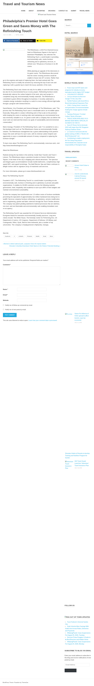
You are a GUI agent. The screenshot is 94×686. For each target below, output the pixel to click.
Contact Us (63, 11)
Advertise (41, 11)
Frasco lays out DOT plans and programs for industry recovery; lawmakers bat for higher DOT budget (77, 90)
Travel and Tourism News (24, 4)
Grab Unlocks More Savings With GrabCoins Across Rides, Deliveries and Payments (77, 629)
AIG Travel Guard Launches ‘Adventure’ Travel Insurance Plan (82, 463)
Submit (73, 11)
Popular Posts (71, 157)
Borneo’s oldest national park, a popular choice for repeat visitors (25, 244)
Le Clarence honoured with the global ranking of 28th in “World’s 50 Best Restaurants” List (76, 134)
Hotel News (20, 35)
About (31, 11)
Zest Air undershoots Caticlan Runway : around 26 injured (81, 176)
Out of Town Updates (80, 617)
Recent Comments (72, 161)
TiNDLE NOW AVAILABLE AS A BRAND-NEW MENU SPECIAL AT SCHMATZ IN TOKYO (76, 121)
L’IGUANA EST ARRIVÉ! (75, 94)
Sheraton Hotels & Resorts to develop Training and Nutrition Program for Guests (77, 456)
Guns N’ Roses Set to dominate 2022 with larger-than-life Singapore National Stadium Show (76, 127)
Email (5, 295)
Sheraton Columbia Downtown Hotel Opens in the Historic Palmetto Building (34, 246)
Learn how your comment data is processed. (43, 320)
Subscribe (70, 670)
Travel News (84, 11)
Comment (7, 264)
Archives (51, 11)
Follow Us (70, 605)
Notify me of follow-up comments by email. (19, 305)
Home (23, 11)
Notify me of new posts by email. (15, 309)
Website (6, 300)
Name (5, 289)
